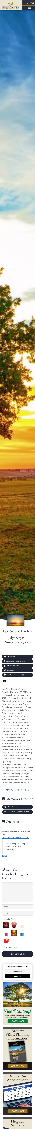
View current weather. (19, 789)
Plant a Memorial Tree (15, 675)
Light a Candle (11, 656)
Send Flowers (11, 670)
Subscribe (17, 976)
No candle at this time (14, 947)
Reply (4, 855)
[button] (29, 8)
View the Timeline (13, 807)
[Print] (4, 681)
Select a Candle (10, 919)
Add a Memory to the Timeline (15, 661)
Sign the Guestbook (12, 666)
